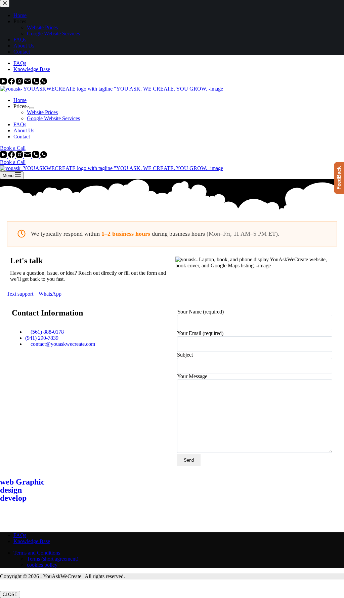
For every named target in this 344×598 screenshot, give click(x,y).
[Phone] (36, 83)
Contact (21, 136)
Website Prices (42, 112)
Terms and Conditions (36, 553)
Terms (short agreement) (52, 559)
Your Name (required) (200, 311)
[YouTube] (4, 83)
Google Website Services (53, 118)
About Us (23, 130)
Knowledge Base (31, 69)
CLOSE (10, 594)
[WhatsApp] (43, 83)
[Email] (28, 83)
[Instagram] (20, 83)
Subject (185, 355)
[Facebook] (12, 83)
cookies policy (42, 565)
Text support (21, 294)
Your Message (192, 376)
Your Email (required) (200, 333)
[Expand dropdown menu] (31, 108)
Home (20, 100)
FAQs (19, 63)
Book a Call (13, 148)
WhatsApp (50, 294)
